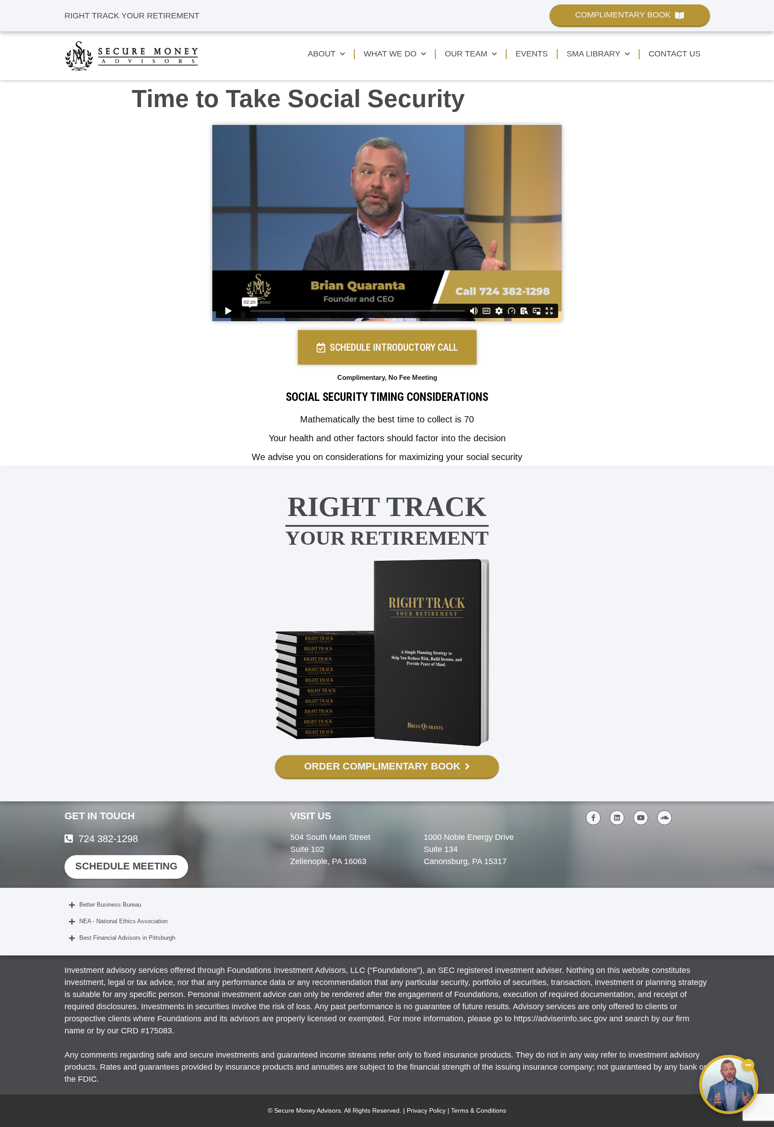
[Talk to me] (728, 1084)
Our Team (466, 53)
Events (532, 53)
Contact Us (675, 53)
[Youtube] (640, 817)
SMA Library (593, 53)
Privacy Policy (426, 1110)
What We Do (390, 53)
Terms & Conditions (478, 1110)
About (321, 53)
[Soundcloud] (664, 817)
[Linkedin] (617, 817)
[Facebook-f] (593, 817)
